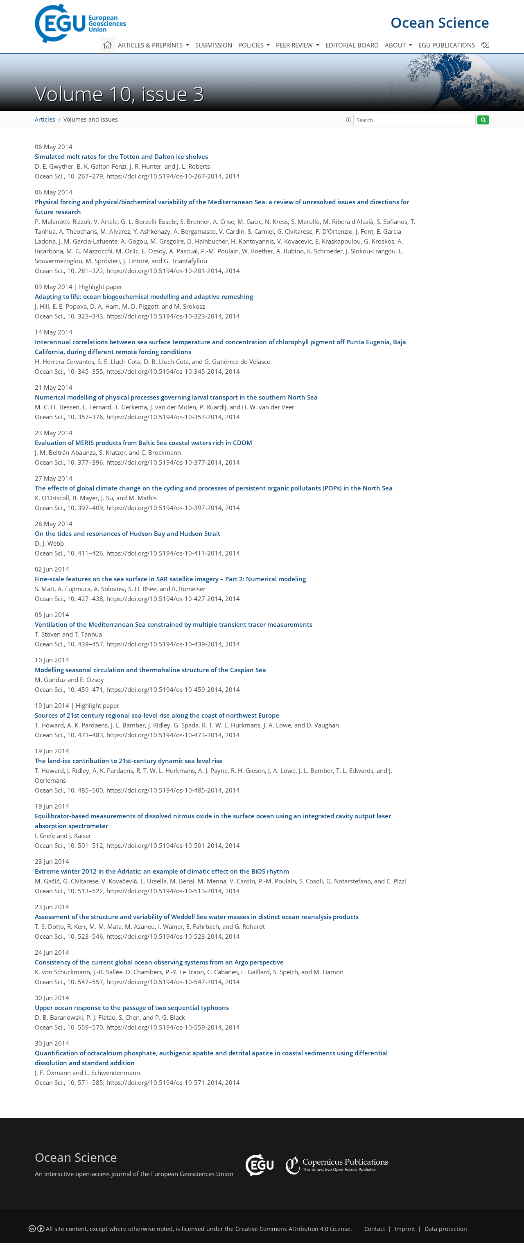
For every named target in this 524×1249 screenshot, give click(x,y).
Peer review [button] (295, 45)
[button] (349, 119)
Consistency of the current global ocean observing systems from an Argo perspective (159, 962)
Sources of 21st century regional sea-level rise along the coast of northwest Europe (157, 715)
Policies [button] (251, 45)
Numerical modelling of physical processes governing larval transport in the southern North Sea (176, 397)
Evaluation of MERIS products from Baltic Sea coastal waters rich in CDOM (143, 442)
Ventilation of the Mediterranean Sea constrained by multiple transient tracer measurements (173, 624)
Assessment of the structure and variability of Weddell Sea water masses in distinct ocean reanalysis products (197, 916)
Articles (45, 119)
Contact (374, 1229)
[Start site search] (483, 120)
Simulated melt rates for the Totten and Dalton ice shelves (121, 156)
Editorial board (352, 45)
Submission (213, 45)
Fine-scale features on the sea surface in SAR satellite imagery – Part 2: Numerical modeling (170, 579)
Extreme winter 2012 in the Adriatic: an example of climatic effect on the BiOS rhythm (162, 871)
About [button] (396, 45)
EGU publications (446, 45)
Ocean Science (440, 22)
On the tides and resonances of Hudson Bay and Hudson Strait (127, 533)
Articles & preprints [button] (151, 45)
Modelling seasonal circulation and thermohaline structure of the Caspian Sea (150, 670)
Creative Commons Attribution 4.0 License (292, 1229)
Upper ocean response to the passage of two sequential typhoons (132, 1007)
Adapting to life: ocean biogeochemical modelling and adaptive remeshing (144, 296)
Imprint (405, 1229)
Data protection (446, 1229)
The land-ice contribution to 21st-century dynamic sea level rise (129, 761)
